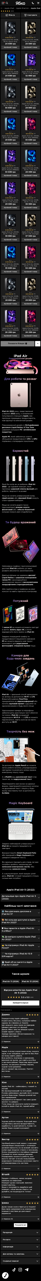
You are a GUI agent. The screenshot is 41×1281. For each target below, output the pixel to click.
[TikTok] (14, 1270)
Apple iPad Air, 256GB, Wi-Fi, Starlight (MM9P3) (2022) (30, 105)
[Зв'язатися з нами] (33, 3)
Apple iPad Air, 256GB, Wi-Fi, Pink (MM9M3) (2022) (30, 137)
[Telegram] (27, 1270)
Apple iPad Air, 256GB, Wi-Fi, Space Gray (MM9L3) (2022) (10, 105)
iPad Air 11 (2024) (11, 981)
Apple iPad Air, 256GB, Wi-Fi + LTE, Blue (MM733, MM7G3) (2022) (10, 265)
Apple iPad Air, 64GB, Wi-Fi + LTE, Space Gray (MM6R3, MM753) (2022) (10, 297)
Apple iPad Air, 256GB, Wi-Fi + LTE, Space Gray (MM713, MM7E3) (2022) (10, 233)
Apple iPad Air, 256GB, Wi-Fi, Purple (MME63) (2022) (10, 169)
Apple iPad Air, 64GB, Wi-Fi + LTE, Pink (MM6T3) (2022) (30, 201)
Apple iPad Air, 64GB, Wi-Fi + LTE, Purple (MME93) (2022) (10, 201)
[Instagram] (20, 1270)
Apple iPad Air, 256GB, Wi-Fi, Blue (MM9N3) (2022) (10, 137)
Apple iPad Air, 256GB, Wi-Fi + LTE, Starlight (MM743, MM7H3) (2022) (30, 233)
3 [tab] (31, 100)
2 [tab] (10, 100)
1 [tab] (9, 100)
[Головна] (1, 8)
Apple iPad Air (22, 8)
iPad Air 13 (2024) (30, 981)
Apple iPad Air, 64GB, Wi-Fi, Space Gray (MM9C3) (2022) (10, 41)
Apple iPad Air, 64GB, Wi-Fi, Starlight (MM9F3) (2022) (30, 41)
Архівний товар (10, 47)
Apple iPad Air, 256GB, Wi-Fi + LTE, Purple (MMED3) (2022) (30, 73)
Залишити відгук (20, 1003)
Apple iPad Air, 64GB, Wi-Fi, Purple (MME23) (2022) (10, 329)
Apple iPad (9, 8)
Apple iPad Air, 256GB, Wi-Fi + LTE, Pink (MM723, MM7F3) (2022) (30, 265)
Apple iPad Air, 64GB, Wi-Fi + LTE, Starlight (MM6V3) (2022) (30, 297)
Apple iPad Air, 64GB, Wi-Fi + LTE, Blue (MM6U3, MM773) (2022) (30, 169)
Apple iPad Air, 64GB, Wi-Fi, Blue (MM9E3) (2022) (10, 73)
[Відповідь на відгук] (38, 1042)
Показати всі (20, 1225)
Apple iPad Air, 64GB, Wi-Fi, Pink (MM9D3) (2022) (30, 329)
